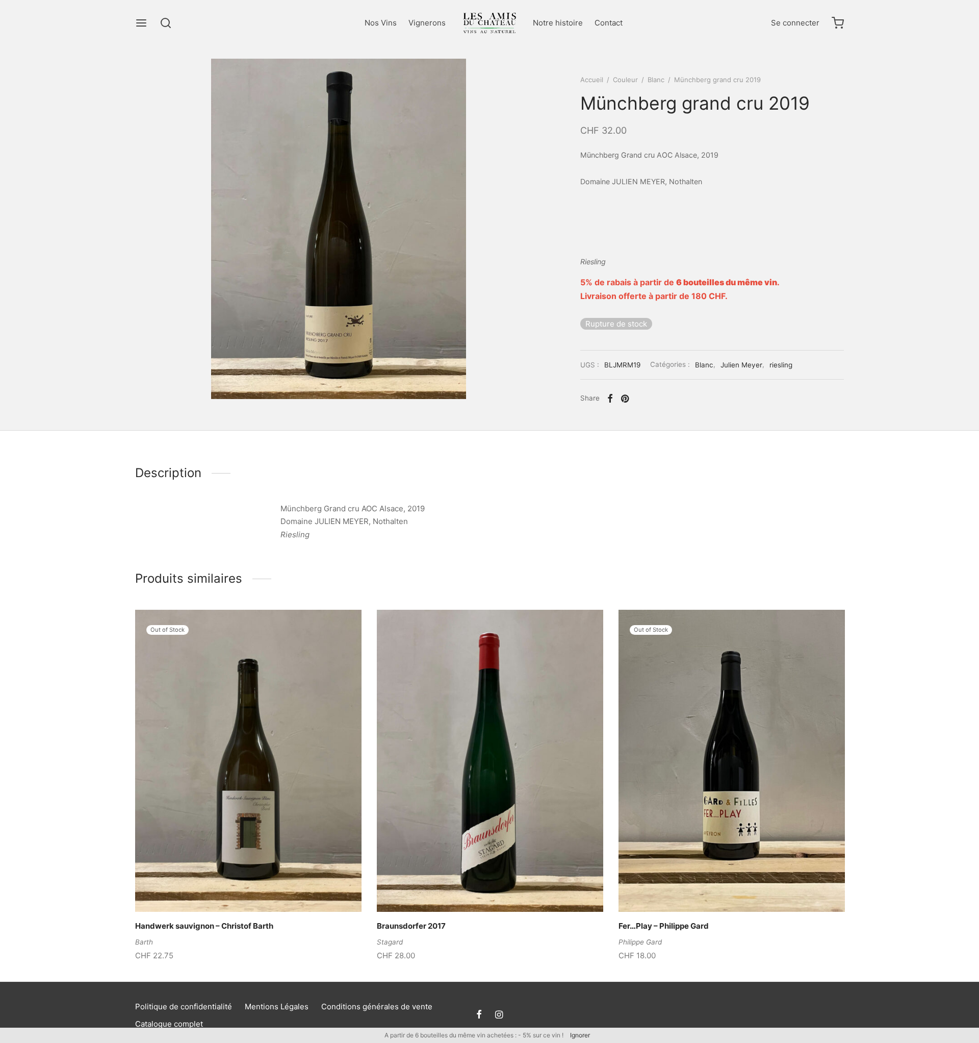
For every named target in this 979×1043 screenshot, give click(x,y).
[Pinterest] (625, 398)
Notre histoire (558, 23)
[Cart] (838, 23)
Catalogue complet (169, 1024)
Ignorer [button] (580, 1035)
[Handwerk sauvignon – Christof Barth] (248, 761)
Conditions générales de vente (376, 1006)
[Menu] (141, 23)
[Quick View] (265, 888)
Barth (144, 942)
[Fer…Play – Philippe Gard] (732, 761)
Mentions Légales (276, 1006)
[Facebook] (610, 398)
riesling (781, 365)
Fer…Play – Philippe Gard (664, 926)
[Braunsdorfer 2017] (490, 761)
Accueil (591, 80)
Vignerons (427, 23)
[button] (472, 888)
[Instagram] (499, 1015)
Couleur (625, 80)
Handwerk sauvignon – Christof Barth (204, 926)
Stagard (390, 942)
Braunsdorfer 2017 (411, 926)
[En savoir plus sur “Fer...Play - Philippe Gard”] (714, 888)
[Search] (166, 23)
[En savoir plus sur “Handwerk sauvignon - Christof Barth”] (231, 888)
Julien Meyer (741, 365)
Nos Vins (381, 23)
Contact (609, 23)
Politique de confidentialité (183, 1006)
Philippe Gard (640, 942)
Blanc (656, 80)
